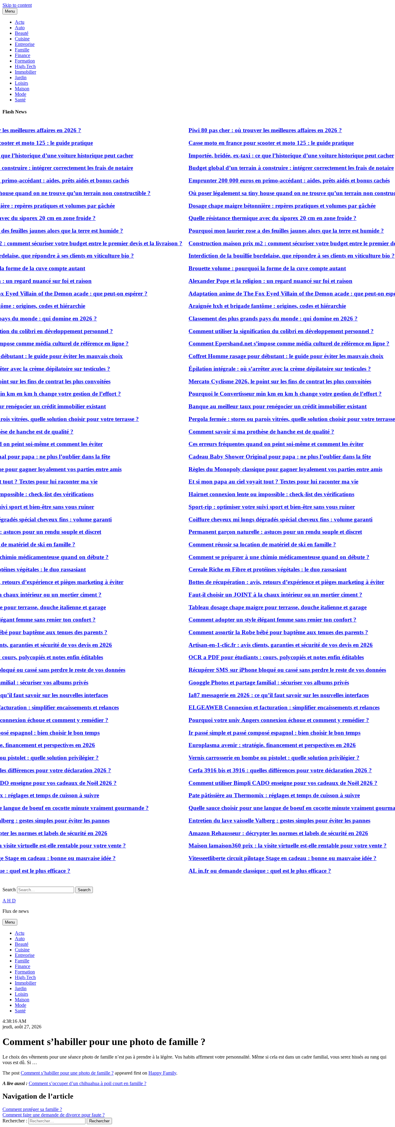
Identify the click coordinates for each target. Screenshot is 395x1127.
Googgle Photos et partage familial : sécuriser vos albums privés (258, 682)
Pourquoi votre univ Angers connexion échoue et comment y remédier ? (268, 720)
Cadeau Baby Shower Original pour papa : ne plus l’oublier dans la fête (269, 456)
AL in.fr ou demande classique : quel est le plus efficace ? (249, 871)
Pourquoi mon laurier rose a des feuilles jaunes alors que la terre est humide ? (276, 230)
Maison (22, 88)
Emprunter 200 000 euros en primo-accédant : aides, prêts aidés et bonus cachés (279, 180)
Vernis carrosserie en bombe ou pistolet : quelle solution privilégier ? (263, 757)
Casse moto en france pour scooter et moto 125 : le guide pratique (260, 143)
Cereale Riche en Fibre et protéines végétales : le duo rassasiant (257, 569)
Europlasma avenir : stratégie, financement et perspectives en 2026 (262, 745)
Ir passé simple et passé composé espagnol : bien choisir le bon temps (264, 732)
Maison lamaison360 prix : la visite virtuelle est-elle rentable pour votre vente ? (277, 845)
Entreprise (25, 44)
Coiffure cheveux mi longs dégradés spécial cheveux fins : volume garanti (270, 519)
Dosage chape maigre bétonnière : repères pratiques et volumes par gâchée (271, 205)
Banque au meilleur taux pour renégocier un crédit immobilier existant (267, 406)
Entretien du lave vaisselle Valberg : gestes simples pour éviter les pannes (269, 820)
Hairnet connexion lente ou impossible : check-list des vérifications (261, 494)
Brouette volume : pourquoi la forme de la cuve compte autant (257, 268)
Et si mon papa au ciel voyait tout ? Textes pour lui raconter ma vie (263, 481)
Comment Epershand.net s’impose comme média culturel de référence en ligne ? (278, 343)
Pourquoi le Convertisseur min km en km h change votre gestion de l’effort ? (275, 393)
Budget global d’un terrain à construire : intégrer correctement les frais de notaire (281, 168)
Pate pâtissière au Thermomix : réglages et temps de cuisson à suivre (264, 795)
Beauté (21, 33)
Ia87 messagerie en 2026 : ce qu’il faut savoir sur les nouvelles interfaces (268, 695)
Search (9, 889)
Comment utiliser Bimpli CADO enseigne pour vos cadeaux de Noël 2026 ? (272, 783)
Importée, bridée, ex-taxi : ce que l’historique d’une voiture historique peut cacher (281, 155)
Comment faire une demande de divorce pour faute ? (53, 1114)
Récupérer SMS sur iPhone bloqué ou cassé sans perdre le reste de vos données (277, 670)
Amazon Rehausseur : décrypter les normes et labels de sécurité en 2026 (268, 833)
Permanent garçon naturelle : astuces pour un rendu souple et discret (265, 532)
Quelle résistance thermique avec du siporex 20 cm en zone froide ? (262, 218)
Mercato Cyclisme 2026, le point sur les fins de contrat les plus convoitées (269, 381)
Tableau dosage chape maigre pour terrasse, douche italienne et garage (267, 607)
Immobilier (25, 72)
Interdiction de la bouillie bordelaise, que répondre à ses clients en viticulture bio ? (281, 255)
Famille (22, 49)
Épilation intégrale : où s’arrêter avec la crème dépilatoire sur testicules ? (269, 368)
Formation (25, 60)
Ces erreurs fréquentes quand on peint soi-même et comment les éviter (265, 444)
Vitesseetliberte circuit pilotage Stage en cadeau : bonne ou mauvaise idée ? (272, 858)
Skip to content (17, 5)
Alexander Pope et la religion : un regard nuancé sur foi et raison (260, 281)
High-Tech (25, 66)
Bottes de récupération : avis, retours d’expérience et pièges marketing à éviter (276, 582)
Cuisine (22, 38)
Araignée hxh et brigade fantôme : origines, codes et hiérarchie (257, 306)
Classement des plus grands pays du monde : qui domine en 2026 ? (262, 318)
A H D (9, 900)
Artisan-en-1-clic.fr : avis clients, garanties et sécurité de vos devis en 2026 (270, 645)
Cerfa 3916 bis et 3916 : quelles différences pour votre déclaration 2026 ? (270, 770)
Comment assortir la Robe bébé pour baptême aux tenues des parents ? (268, 632)
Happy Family (162, 1073)
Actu (19, 22)
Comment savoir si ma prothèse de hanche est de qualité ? (251, 431)
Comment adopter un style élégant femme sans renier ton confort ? (262, 619)
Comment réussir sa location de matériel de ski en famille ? (252, 544)
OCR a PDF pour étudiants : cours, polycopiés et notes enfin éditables (266, 657)
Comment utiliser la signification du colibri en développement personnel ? (271, 331)
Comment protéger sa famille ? (32, 1109)
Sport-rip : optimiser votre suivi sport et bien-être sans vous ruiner (261, 507)
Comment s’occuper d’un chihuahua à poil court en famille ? (87, 1083)
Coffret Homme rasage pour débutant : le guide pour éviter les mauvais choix (275, 356)
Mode (20, 94)
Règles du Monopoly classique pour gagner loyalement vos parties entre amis (275, 469)
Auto (20, 27)
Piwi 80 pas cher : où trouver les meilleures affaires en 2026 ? (255, 130)
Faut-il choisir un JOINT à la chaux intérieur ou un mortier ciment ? (265, 594)
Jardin (21, 77)
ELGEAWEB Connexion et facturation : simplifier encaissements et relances (273, 707)
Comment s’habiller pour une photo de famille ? (67, 1073)
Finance (22, 55)
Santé (20, 99)
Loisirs (21, 83)
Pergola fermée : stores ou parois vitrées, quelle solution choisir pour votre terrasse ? (283, 419)
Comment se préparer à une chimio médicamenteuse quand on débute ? (268, 557)
